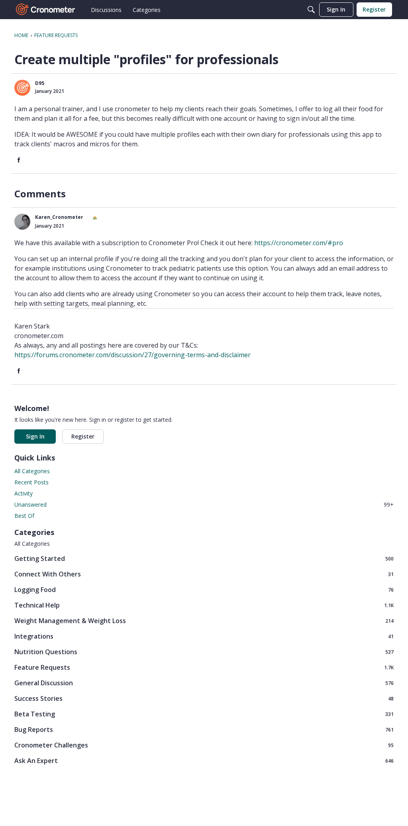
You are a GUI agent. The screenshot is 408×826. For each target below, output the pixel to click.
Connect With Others (204, 574)
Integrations (204, 636)
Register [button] (82, 436)
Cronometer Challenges (204, 745)
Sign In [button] (35, 436)
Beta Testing (204, 714)
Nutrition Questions (204, 651)
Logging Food (204, 589)
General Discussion (204, 682)
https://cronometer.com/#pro (298, 242)
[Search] (311, 9)
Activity (23, 493)
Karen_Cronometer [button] (59, 217)
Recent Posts (31, 482)
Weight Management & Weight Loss (204, 620)
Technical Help (204, 605)
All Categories (32, 471)
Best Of (24, 515)
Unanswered (204, 504)
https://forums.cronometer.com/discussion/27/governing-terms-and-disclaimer (132, 354)
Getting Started (204, 558)
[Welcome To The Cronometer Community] (46, 9)
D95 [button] (39, 83)
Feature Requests (204, 667)
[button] (22, 88)
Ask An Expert (204, 760)
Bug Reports (204, 729)
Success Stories (204, 698)
